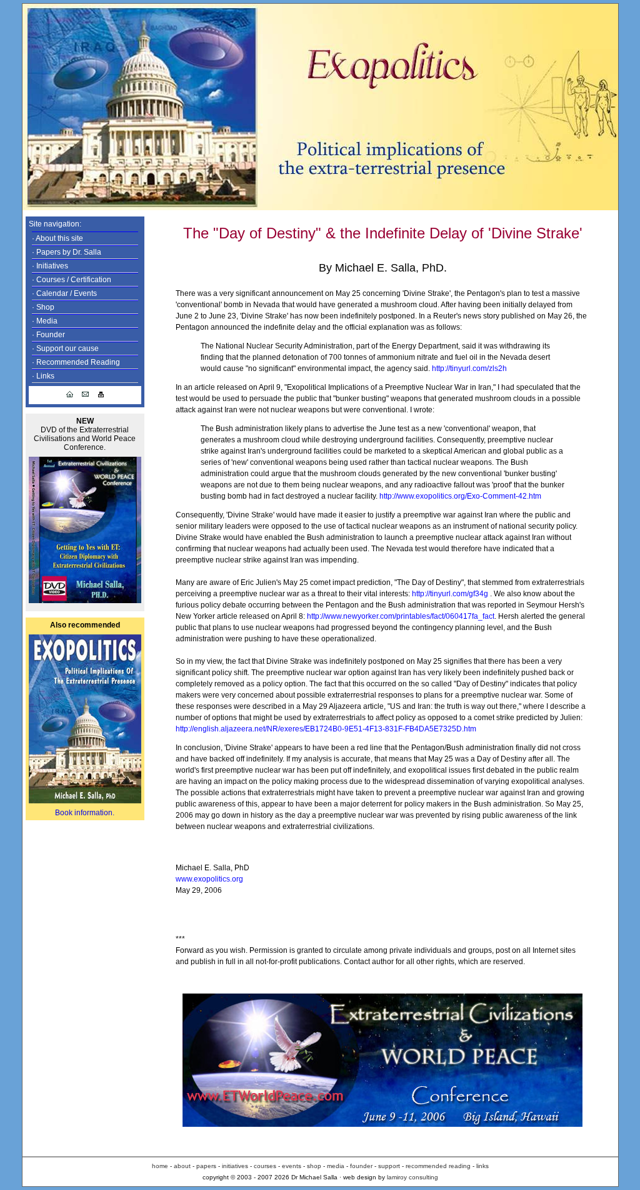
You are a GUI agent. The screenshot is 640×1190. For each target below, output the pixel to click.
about (182, 1165)
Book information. (84, 812)
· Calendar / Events (64, 293)
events (291, 1165)
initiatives (234, 1165)
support (390, 1165)
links (482, 1165)
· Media (45, 321)
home (160, 1165)
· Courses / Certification (71, 279)
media (336, 1165)
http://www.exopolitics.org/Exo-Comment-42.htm (460, 496)
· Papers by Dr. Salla (66, 252)
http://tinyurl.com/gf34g (450, 593)
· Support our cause (65, 348)
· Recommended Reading (76, 362)
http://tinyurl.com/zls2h (469, 368)
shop (314, 1165)
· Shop (43, 307)
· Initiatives (50, 266)
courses (264, 1165)
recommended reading (438, 1165)
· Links (43, 376)
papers (206, 1165)
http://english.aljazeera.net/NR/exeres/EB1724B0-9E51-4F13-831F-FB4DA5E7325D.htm (326, 729)
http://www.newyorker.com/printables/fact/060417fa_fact (400, 616)
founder (360, 1165)
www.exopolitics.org (209, 879)
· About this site (57, 238)
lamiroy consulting (412, 1177)
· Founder (48, 334)
